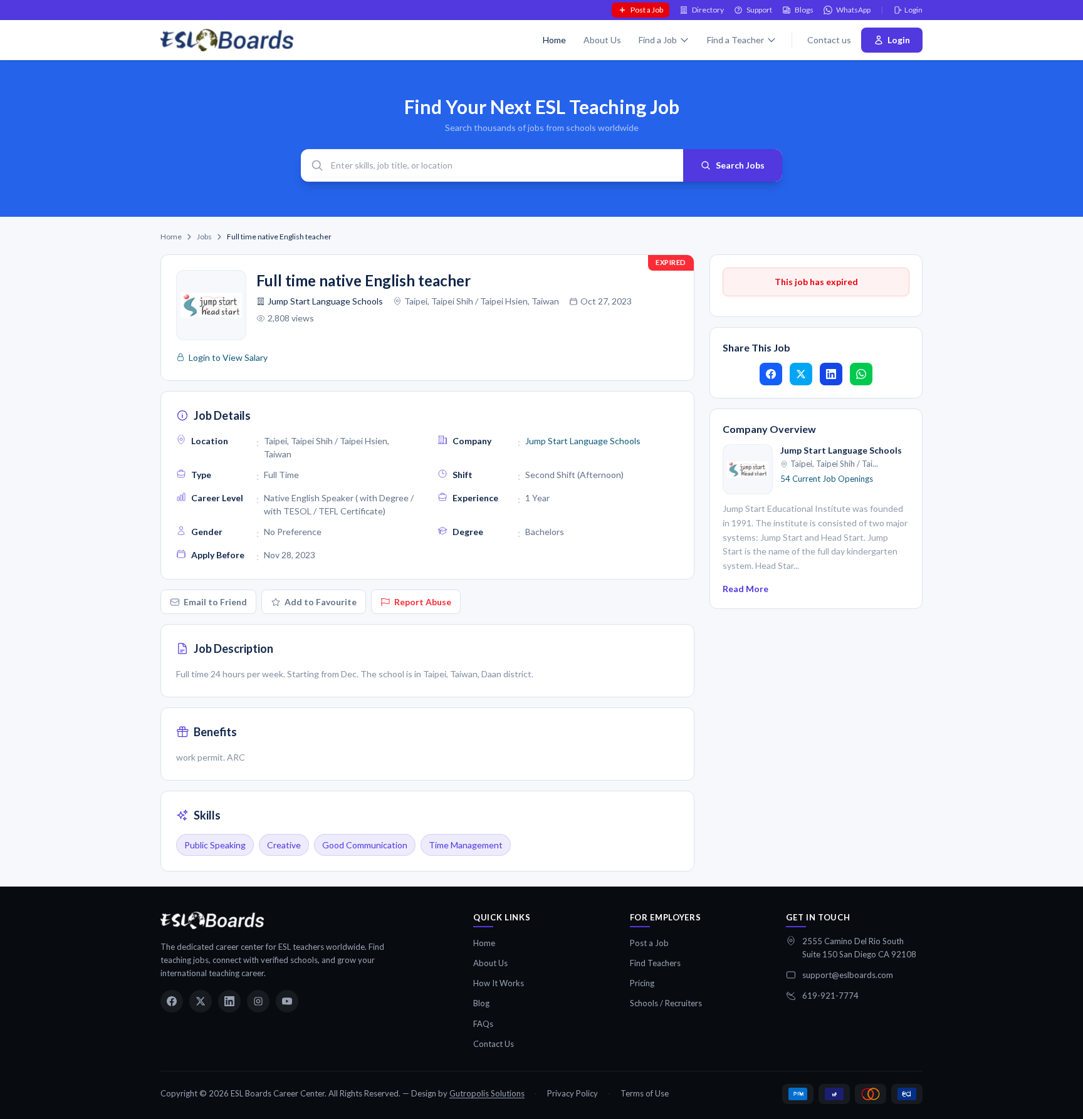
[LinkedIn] (229, 1001)
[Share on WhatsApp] (861, 374)
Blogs (804, 9)
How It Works (498, 983)
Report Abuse (422, 601)
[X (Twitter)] (200, 1001)
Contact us (829, 39)
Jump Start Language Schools (325, 301)
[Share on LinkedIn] (831, 374)
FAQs (483, 1024)
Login (913, 9)
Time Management (466, 845)
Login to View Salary (228, 357)
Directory (708, 9)
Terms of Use (644, 1093)
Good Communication (364, 845)
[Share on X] (801, 374)
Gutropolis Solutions (487, 1093)
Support (759, 9)
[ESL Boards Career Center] (212, 920)
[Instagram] (258, 1001)
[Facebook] (171, 1001)
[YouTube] (287, 1001)
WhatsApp (853, 9)
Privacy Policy (572, 1093)
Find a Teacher (735, 39)
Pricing (642, 983)
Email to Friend (215, 601)
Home (554, 39)
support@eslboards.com (847, 975)
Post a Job (646, 9)
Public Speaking (215, 845)
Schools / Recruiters (666, 1003)
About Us (602, 39)
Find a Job (658, 39)
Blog (481, 1003)
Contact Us (493, 1044)
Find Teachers (655, 963)
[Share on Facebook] (771, 374)
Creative (284, 845)
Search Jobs (740, 165)
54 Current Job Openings (826, 479)
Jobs (204, 236)
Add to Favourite (321, 601)
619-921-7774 (830, 996)
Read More (745, 588)
